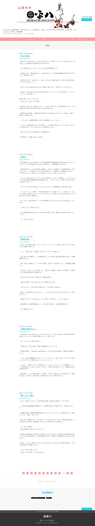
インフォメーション (21, 39)
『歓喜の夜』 (25, 239)
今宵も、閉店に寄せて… (25, 58)
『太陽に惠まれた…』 (28, 329)
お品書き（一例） (32, 39)
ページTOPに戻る (87, 509)
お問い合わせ (86, 19)
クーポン (58, 39)
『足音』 (23, 157)
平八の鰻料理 (42, 39)
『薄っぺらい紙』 (26, 395)
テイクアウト (51, 39)
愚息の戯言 (40, 481)
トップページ (10, 39)
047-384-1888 (87, 17)
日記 (87, 39)
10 (63, 473)
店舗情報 (73, 39)
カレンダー (65, 39)
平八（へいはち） (47, 520)
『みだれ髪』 (25, 56)
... (67, 473)
